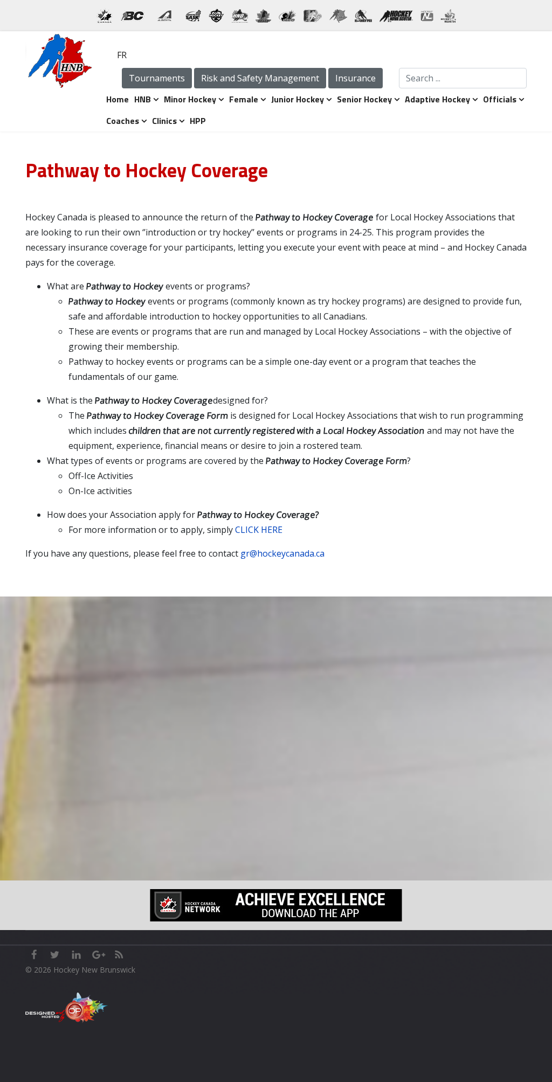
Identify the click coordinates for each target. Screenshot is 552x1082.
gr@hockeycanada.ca (282, 553)
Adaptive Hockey (437, 99)
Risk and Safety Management (260, 78)
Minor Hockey (190, 99)
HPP (198, 120)
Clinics (164, 120)
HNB (142, 99)
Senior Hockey (364, 99)
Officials (499, 99)
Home (117, 99)
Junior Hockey (297, 99)
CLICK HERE (258, 530)
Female (243, 99)
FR (122, 55)
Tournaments (157, 78)
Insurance (355, 78)
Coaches (122, 120)
